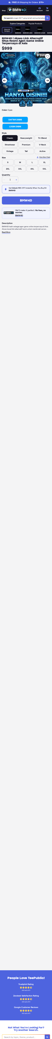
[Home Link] (17, 10)
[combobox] (23, 18)
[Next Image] (47, 80)
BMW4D (26, 200)
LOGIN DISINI (15, 126)
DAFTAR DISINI (15, 120)
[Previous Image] (4, 80)
